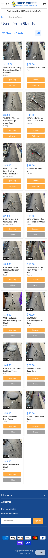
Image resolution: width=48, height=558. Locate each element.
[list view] (44, 33)
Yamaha (29, 123)
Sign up (38, 520)
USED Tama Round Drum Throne (10, 418)
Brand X (29, 325)
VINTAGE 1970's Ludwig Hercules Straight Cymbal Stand (12, 120)
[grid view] (38, 33)
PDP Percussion (8, 176)
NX (28, 422)
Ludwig (5, 75)
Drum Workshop (8, 224)
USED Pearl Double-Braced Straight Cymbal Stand (12, 320)
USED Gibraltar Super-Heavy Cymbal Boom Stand (35, 270)
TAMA (5, 422)
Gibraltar (29, 275)
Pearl (28, 70)
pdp (4, 374)
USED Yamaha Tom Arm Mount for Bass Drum (35, 119)
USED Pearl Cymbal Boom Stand (34, 369)
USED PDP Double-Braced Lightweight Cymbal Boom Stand (10, 171)
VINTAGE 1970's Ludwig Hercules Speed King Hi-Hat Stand (12, 70)
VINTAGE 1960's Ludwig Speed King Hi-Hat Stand (36, 220)
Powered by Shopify (24, 553)
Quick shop (12, 80)
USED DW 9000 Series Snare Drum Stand (11, 220)
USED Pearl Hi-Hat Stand (36, 68)
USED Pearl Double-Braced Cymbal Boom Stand (11, 270)
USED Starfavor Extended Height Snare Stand (35, 320)
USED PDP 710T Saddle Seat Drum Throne (11, 369)
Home (3, 17)
